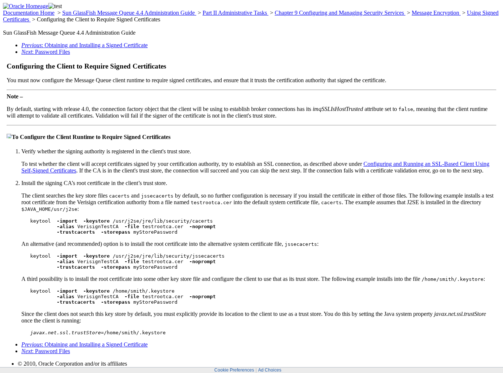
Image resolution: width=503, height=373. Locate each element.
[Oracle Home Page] (25, 6)
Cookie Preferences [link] (234, 370)
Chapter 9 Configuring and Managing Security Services (340, 13)
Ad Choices (269, 370)
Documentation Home (28, 13)
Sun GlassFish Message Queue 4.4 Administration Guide (129, 13)
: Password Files (45, 52)
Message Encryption (436, 13)
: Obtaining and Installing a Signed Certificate (84, 45)
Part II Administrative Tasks (235, 13)
